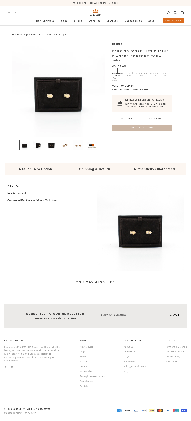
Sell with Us (130, 361)
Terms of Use (172, 361)
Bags (82, 351)
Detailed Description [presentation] (35, 169)
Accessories (86, 371)
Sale (151, 21)
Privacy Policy (173, 356)
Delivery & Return (175, 351)
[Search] (175, 12)
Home (15, 34)
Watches (84, 361)
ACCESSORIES (133, 21)
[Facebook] (5, 367)
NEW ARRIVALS (45, 21)
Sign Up (174, 315)
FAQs (126, 356)
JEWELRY (112, 21)
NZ (34, 413)
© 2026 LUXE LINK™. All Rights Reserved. (27, 409)
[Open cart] (182, 12)
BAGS (64, 21)
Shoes (83, 356)
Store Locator (87, 381)
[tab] (35, 169)
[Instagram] (12, 367)
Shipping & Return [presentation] (94, 169)
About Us (128, 346)
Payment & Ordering (176, 346)
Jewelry (83, 366)
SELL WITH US (173, 20)
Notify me (155, 118)
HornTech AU (24, 413)
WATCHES (95, 21)
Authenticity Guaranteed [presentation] (154, 169)
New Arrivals (86, 346)
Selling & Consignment (135, 366)
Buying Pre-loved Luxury (92, 376)
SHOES (78, 21)
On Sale (84, 386)
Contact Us (129, 351)
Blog (126, 371)
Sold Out (126, 118)
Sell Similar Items (142, 127)
